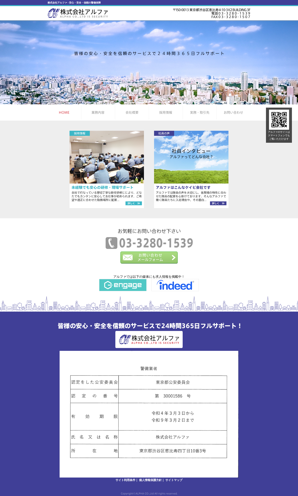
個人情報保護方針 (150, 480)
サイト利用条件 (125, 480)
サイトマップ (173, 480)
